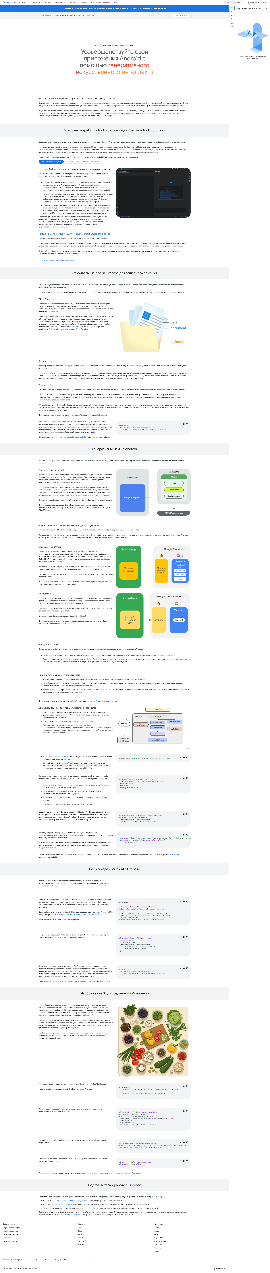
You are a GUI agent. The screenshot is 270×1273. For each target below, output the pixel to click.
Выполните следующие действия (56, 757)
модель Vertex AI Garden (180, 659)
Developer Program (103, 2)
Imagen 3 (42, 1005)
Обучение (72, 2)
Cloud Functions (82, 329)
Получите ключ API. (159, 8)
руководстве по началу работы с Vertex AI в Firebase (78, 915)
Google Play (157, 1248)
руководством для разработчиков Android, (69, 437)
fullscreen (263, 8)
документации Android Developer (126, 1173)
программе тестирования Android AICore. (74, 725)
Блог (115, 2)
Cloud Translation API (88, 15)
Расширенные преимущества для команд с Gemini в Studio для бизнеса (74, 234)
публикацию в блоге (72, 1215)
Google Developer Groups (11, 1231)
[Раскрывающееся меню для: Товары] (40, 2)
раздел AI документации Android (103, 701)
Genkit (45, 655)
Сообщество (84, 2)
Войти (265, 2)
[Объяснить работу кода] (180, 424)
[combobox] (233, 2)
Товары (35, 2)
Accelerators (7, 1238)
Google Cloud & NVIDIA (10, 1241)
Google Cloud (158, 1244)
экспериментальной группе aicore (72, 721)
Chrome (156, 1231)
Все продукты (90, 1260)
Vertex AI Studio (79, 899)
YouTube (81, 1244)
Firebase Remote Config (63, 1204)
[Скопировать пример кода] (187, 424)
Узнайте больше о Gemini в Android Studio (83, 162)
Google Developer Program (11, 1228)
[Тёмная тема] (184, 424)
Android (156, 1228)
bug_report (260, 8)
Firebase (156, 1234)
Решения (48, 2)
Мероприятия (60, 2)
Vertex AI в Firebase (87, 535)
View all (156, 1251)
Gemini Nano (174, 855)
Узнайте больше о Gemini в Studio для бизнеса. (58, 260)
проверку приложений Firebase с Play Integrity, (69, 1201)
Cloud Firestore (52, 311)
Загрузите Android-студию (51, 162)
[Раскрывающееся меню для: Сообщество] (91, 2)
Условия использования (11, 1268)
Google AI (78, 1260)
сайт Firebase (100, 415)
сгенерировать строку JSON (65, 427)
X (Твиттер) (82, 1241)
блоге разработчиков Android (98, 1173)
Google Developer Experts (11, 1234)
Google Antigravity (160, 1241)
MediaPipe (47, 690)
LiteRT (45, 683)
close (266, 8)
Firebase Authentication (48, 373)
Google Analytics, (91, 1208)
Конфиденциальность (29, 1268)
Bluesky (80, 1231)
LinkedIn (81, 1238)
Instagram (81, 1234)
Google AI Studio (159, 1238)
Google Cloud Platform (62, 1260)
